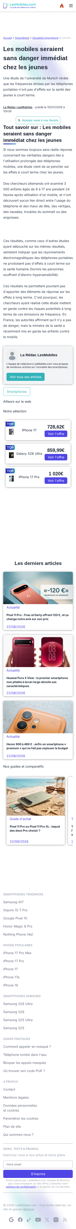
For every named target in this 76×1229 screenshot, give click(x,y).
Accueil (7, 37)
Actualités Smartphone (45, 37)
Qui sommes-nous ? (18, 1135)
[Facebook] (20, 1219)
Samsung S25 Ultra (18, 1020)
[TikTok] (29, 1219)
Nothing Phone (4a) (18, 934)
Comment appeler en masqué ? (27, 1047)
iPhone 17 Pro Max (17, 953)
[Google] (11, 1219)
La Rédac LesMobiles (17, 107)
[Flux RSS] (65, 1219)
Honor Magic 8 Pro (17, 926)
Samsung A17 (13, 902)
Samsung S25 (13, 1028)
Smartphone (22, 37)
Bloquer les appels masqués (24, 1063)
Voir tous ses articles (25, 377)
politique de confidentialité (21, 1186)
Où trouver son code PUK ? (24, 1071)
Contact (9, 1089)
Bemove (28, 1209)
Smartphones (17, 392)
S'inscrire (38, 1174)
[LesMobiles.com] (19, 5)
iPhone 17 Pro (13, 961)
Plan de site (12, 1126)
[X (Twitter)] (47, 1219)
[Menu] (71, 5)
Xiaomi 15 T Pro (15, 910)
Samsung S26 (13, 1012)
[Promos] (61, 5)
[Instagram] (56, 1219)
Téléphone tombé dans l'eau (24, 1055)
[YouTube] (38, 1219)
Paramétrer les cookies (20, 1118)
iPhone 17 (10, 969)
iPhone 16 (10, 985)
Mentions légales (16, 1097)
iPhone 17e (11, 977)
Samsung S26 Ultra (18, 1004)
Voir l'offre (56, 434)
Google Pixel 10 (15, 918)
